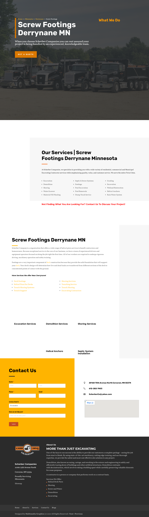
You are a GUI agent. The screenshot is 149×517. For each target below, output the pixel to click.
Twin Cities (130, 173)
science (101, 462)
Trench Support (20, 290)
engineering (113, 462)
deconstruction (57, 467)
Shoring (51, 485)
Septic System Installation (85, 352)
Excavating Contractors (71, 290)
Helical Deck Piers (55, 482)
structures (97, 465)
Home (20, 19)
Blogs (54, 508)
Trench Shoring (68, 287)
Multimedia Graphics (34, 514)
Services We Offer (53, 479)
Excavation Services (119, 28)
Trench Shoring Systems (24, 287)
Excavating (52, 496)
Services (35, 508)
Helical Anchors (116, 74)
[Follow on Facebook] (104, 365)
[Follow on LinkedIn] (119, 365)
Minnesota (29, 19)
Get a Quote (26, 54)
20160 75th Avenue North (25, 467)
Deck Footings (20, 281)
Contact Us (120, 128)
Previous (79, 514)
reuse (51, 470)
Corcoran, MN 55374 (23, 472)
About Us (25, 508)
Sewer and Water (55, 489)
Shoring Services (69, 281)
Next (71, 514)
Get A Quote (119, 217)
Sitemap (18, 483)
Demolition (113, 48)
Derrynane (40, 19)
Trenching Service (69, 284)
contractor (52, 474)
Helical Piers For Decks (23, 284)
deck (48, 262)
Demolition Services (57, 324)
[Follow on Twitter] (112, 365)
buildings (73, 465)
